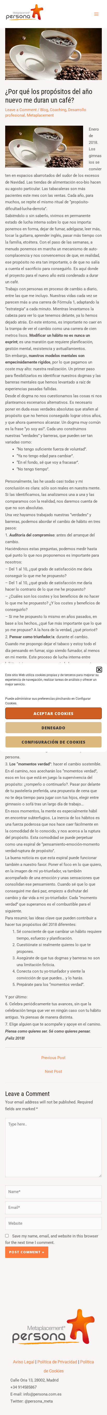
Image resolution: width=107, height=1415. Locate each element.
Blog (44, 109)
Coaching (58, 109)
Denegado (53, 727)
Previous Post (53, 1057)
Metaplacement (40, 115)
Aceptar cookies (53, 713)
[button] (99, 669)
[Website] (53, 1224)
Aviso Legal (23, 1361)
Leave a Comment (21, 109)
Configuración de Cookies (53, 742)
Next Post (53, 1071)
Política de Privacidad (57, 1361)
